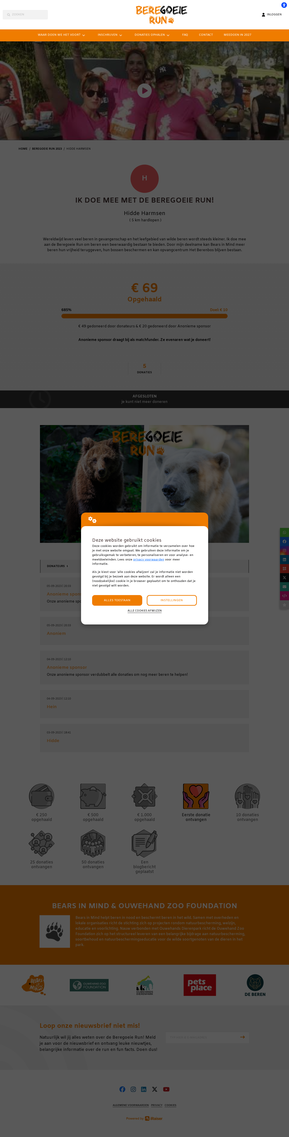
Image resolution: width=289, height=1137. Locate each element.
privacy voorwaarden (148, 560)
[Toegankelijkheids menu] (284, 5)
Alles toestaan (117, 600)
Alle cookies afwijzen (145, 611)
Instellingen (172, 600)
